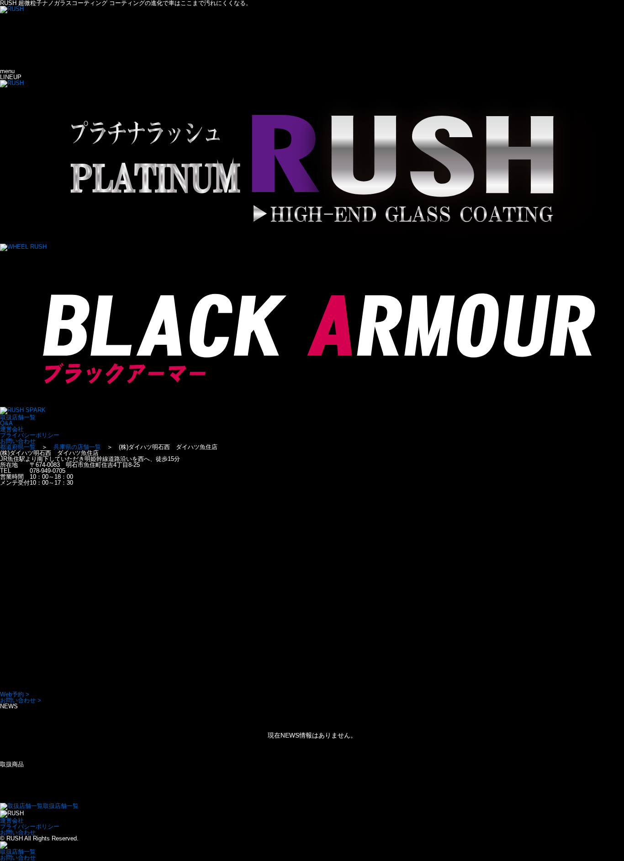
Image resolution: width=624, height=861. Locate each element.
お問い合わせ (18, 441)
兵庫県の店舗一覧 (77, 447)
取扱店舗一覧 (18, 417)
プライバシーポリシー (29, 435)
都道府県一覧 (18, 447)
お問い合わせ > (20, 700)
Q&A (6, 423)
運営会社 (12, 429)
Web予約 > (14, 694)
